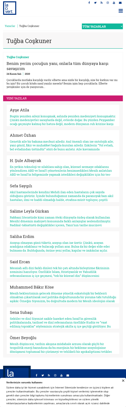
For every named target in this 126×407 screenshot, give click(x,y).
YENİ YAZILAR (16, 98)
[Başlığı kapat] (123, 381)
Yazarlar (10, 26)
